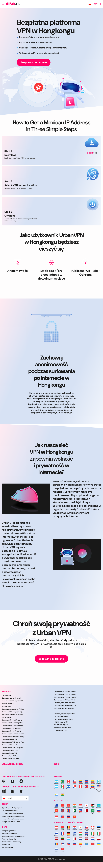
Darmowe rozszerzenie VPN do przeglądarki (13, 709)
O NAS (4, 827)
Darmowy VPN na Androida (11, 728)
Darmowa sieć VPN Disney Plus (13, 742)
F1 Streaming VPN (60, 730)
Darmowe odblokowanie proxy (13, 737)
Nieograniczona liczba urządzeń (13, 819)
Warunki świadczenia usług (11, 842)
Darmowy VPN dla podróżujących (13, 712)
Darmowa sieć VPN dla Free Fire (65, 694)
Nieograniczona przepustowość (13, 816)
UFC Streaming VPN (61, 716)
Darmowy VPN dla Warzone (64, 708)
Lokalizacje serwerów (9, 811)
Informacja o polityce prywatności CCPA (13, 836)
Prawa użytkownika (9, 839)
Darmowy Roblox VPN (9, 753)
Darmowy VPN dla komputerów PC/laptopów (13, 726)
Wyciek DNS (6, 706)
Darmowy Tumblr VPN (10, 750)
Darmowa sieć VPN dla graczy (64, 692)
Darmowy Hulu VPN (9, 756)
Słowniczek (6, 845)
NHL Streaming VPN (61, 722)
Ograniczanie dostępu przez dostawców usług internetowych (13, 808)
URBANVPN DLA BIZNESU (12, 764)
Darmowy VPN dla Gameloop (64, 703)
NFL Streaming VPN (61, 725)
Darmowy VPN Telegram (10, 759)
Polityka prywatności (9, 834)
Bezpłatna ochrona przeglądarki (13, 715)
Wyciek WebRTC (8, 703)
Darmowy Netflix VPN (9, 739)
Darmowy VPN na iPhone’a (11, 731)
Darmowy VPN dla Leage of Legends (65, 705)
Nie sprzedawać (8, 847)
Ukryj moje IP (6, 717)
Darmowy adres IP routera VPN (13, 734)
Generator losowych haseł (11, 698)
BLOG (56, 764)
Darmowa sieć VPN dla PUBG (64, 700)
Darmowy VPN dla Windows (12, 720)
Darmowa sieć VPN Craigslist (12, 748)
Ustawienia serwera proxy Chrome (13, 701)
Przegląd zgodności (9, 831)
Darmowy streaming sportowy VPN (65, 714)
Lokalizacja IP (7, 695)
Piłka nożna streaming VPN (63, 719)
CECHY (5, 804)
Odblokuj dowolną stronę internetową (13, 813)
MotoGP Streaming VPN (62, 727)
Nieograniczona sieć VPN (11, 822)
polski (10, 798)
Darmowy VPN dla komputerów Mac (13, 723)
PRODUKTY (6, 691)
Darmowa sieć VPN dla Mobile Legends (65, 697)
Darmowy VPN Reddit (9, 745)
